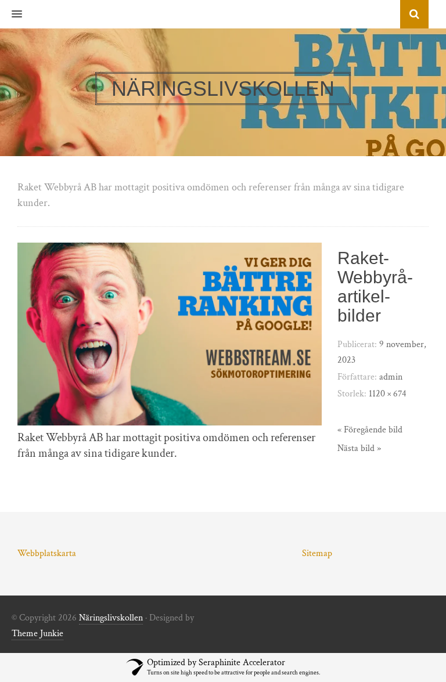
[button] (11, 14)
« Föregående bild (369, 430)
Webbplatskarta (46, 553)
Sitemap (317, 553)
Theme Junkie (37, 633)
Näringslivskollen (111, 618)
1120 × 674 (388, 394)
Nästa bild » (359, 448)
